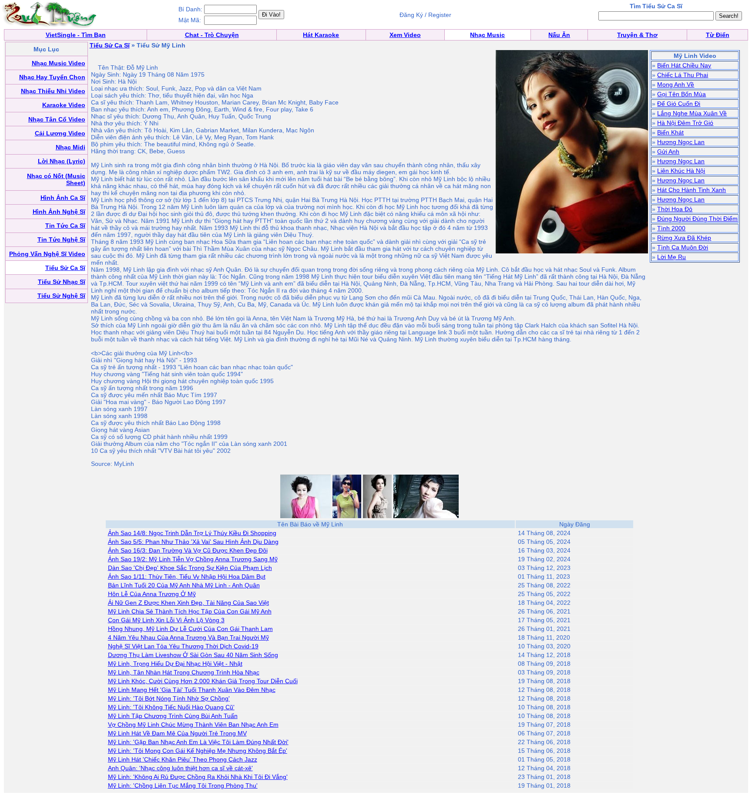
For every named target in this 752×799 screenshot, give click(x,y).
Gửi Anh (668, 151)
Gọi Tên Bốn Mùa (681, 94)
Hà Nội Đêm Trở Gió (685, 122)
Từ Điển (717, 34)
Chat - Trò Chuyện (212, 34)
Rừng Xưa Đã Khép (684, 237)
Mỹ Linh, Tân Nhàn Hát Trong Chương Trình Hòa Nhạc (183, 672)
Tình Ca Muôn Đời (682, 247)
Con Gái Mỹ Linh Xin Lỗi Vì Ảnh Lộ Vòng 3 (166, 620)
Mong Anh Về (675, 84)
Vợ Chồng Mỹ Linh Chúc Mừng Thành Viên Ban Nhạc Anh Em (193, 724)
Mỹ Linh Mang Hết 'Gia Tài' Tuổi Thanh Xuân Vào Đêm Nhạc (191, 689)
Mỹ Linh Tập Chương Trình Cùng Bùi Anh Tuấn (173, 715)
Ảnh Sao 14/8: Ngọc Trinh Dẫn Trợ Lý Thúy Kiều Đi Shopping (192, 532)
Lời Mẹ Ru (671, 256)
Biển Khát (670, 132)
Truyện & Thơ (637, 34)
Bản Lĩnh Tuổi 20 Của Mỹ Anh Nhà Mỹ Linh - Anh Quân (184, 585)
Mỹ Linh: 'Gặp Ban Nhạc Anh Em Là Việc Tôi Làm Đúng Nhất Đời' (198, 741)
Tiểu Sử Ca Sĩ (110, 45)
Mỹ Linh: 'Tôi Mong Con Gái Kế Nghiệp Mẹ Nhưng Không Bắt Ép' (197, 750)
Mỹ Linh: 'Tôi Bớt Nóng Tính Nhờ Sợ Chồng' (169, 698)
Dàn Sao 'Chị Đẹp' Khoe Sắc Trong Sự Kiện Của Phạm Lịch (190, 567)
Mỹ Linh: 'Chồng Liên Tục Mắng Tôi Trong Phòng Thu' (183, 785)
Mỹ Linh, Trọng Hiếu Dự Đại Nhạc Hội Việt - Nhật (175, 663)
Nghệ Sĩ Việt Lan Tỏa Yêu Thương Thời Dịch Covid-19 (183, 646)
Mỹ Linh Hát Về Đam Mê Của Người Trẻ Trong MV (177, 733)
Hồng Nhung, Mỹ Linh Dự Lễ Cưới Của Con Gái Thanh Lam (190, 628)
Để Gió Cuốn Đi (678, 103)
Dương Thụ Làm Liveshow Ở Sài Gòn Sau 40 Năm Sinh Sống (193, 654)
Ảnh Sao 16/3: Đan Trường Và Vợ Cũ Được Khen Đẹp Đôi (188, 550)
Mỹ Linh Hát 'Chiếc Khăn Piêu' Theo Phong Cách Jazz (182, 759)
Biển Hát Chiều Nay (684, 65)
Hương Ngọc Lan (681, 141)
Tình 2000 (671, 228)
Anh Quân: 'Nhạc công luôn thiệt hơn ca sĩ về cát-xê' (180, 768)
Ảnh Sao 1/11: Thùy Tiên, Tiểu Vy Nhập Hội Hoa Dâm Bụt (186, 576)
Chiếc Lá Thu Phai (682, 74)
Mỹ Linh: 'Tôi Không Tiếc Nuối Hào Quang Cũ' (171, 707)
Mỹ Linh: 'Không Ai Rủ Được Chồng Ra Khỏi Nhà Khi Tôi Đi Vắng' (198, 776)
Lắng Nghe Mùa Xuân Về (692, 113)
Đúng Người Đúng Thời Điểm (697, 218)
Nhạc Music (487, 34)
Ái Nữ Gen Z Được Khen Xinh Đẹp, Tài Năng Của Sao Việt (188, 602)
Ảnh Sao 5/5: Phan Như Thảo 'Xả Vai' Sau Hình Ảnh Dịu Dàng (193, 541)
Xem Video (405, 34)
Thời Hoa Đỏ (674, 209)
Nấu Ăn (559, 34)
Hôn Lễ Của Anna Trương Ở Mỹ (152, 593)
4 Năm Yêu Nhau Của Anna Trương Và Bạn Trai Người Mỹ (188, 637)
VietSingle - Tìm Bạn (76, 34)
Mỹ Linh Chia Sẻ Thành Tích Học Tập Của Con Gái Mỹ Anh (190, 611)
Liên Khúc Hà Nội (681, 170)
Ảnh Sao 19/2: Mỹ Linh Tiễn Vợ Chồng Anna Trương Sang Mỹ (193, 559)
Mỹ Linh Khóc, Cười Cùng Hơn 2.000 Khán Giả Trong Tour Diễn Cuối (203, 681)
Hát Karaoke (321, 34)
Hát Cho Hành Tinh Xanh (691, 189)
